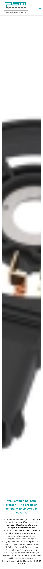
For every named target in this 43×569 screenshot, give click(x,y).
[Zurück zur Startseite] (16, 7)
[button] (36, 7)
